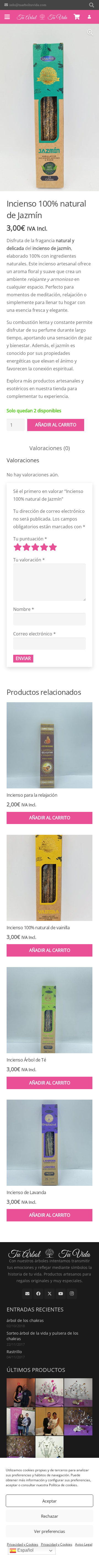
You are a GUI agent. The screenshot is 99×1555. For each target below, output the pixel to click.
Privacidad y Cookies (22, 1544)
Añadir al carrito (55, 425)
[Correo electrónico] (27, 1294)
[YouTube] (61, 1294)
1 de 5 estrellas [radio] (17, 547)
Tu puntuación (30, 539)
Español (25, 1550)
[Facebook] (38, 1294)
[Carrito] (77, 17)
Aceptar (49, 1501)
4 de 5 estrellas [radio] (44, 547)
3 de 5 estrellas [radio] (35, 547)
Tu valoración (29, 560)
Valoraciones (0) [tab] (49, 448)
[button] (91, 5)
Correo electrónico (34, 634)
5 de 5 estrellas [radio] (52, 547)
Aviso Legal (83, 1544)
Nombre (23, 609)
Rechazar (49, 1516)
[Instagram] (72, 1294)
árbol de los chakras (25, 1320)
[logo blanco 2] (42, 17)
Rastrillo (14, 1351)
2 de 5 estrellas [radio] (26, 547)
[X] (49, 1294)
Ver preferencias (49, 1531)
